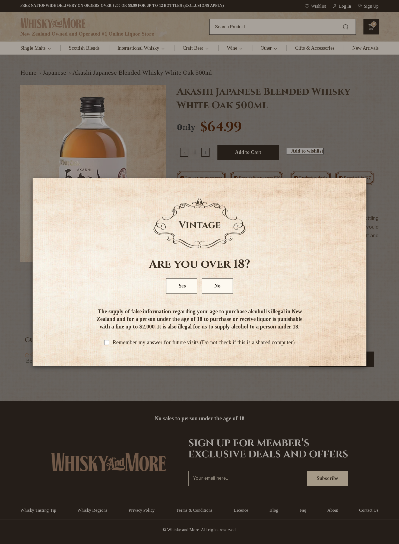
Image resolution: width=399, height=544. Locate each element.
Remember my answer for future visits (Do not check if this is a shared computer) (204, 343)
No (217, 286)
